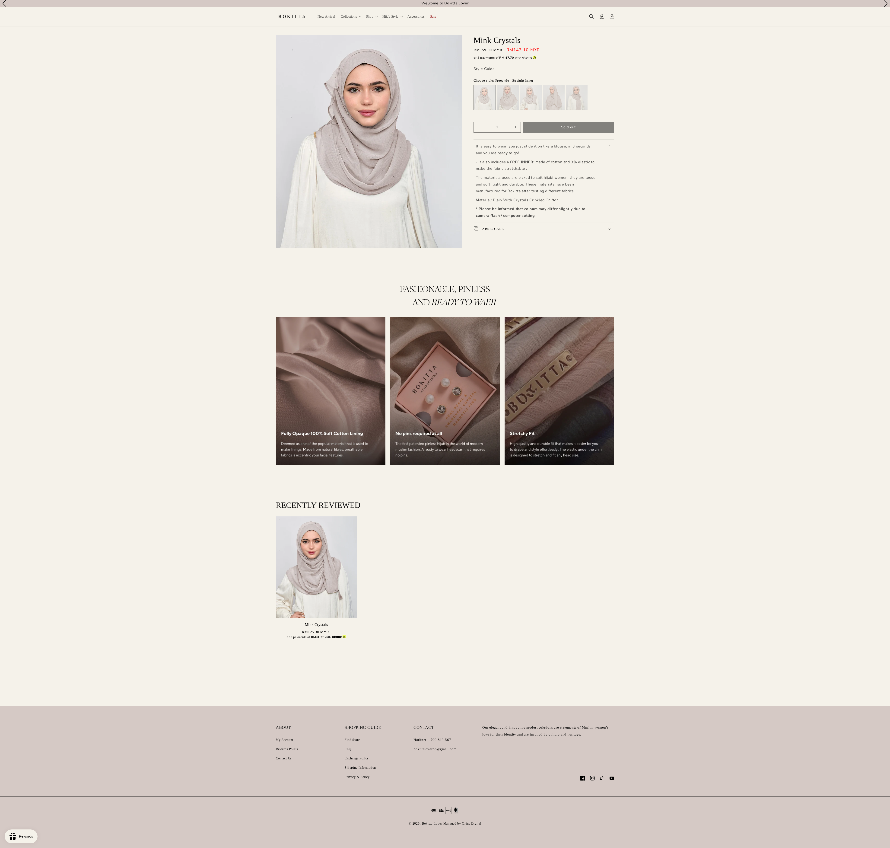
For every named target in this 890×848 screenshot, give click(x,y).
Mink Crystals (316, 624)
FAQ (348, 749)
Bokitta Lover (432, 823)
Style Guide (484, 68)
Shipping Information (360, 767)
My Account (284, 740)
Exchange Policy (357, 758)
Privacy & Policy (357, 777)
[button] (350, 16)
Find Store (352, 740)
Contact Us (284, 758)
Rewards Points (287, 749)
